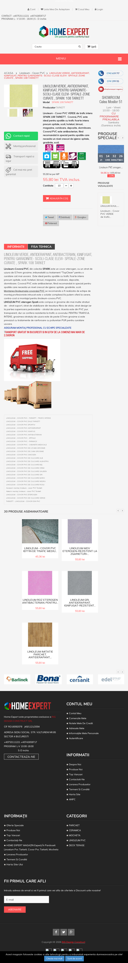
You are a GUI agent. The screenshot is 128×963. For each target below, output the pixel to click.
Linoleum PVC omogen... (111, 167)
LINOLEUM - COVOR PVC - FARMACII (21, 441)
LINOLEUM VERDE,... (109, 206)
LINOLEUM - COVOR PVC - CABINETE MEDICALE (26, 445)
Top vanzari (75, 774)
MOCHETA (74, 835)
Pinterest (52, 223)
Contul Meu (75, 713)
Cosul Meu (83, 9)
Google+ (81, 217)
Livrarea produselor (79, 784)
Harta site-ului (14, 864)
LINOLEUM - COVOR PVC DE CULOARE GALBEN (26, 471)
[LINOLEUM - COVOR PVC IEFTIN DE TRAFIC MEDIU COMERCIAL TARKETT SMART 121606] (40, 531)
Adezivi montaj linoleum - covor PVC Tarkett (23, 491)
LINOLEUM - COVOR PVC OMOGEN (21, 455)
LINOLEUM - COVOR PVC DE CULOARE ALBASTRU (27, 461)
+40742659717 (29, 742)
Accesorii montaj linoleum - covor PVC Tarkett (24, 488)
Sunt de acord (74, 958)
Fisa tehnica (41, 247)
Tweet (50, 217)
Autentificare (76, 738)
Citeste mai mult (54, 958)
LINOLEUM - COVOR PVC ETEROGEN (21, 495)
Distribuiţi (65, 217)
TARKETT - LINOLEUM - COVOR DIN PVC (23, 501)
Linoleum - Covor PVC (32, 73)
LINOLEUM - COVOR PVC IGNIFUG (20, 431)
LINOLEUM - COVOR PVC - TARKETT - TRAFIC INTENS (28, 418)
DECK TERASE (76, 845)
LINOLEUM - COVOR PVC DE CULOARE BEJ (24, 465)
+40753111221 (12, 742)
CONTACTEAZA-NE (21, 757)
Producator (49, 107)
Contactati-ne (77, 779)
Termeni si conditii (79, 789)
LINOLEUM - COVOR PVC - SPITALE (21, 438)
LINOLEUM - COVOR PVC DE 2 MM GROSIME (25, 451)
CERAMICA (75, 830)
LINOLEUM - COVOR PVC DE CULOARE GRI (24, 475)
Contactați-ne (14, 840)
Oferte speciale (15, 825)
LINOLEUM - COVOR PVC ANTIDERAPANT (23, 428)
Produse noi (75, 769)
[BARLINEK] (17, 679)
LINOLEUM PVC (77, 840)
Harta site (74, 794)
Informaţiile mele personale (84, 733)
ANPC (72, 799)
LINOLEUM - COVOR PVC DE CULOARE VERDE (25, 498)
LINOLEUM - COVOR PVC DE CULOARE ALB (24, 458)
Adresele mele (76, 728)
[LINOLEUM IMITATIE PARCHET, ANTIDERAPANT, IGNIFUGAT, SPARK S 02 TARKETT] (40, 634)
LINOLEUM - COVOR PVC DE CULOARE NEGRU (26, 481)
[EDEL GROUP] (111, 679)
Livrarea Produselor (17, 854)
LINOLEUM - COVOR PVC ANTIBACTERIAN (24, 435)
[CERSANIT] (80, 679)
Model (46, 102)
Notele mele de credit (81, 723)
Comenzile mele (77, 718)
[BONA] (48, 679)
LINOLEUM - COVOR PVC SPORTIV (20, 425)
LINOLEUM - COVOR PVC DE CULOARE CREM (25, 468)
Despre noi (75, 764)
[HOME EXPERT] (64, 31)
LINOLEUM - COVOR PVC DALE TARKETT (23, 421)
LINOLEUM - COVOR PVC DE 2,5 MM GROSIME (25, 448)
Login (100, 9)
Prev (118, 137)
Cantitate (48, 185)
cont (32, 9)
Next (122, 137)
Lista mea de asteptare (57, 9)
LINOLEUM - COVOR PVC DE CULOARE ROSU (25, 485)
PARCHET (74, 825)
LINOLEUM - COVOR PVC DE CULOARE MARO (25, 478)
